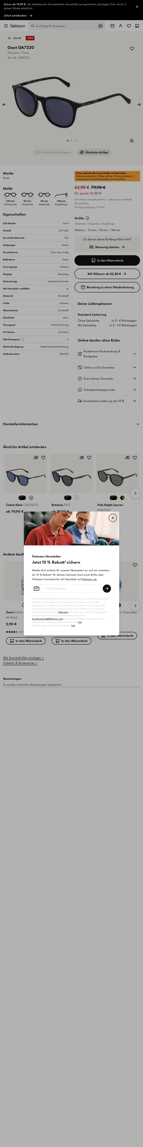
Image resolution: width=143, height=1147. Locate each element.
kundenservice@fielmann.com (47, 618)
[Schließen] (113, 518)
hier (80, 622)
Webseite (63, 612)
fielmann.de (89, 579)
